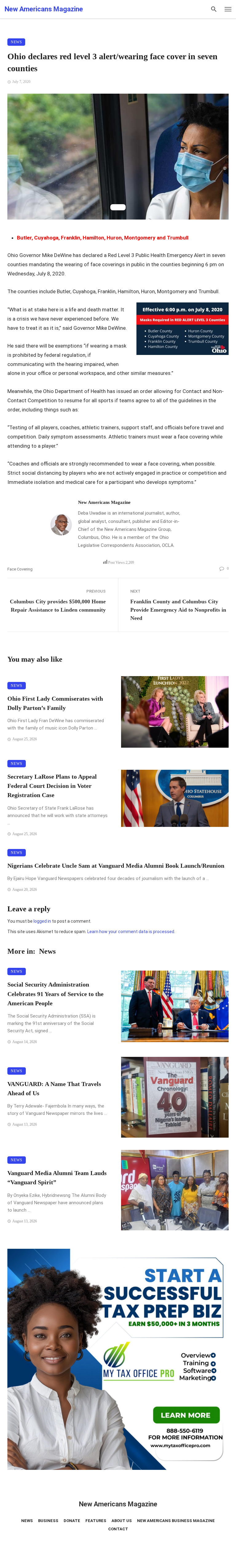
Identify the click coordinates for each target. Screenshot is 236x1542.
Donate (72, 1520)
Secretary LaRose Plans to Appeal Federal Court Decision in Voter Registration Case (52, 785)
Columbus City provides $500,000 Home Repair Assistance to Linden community (58, 605)
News (16, 42)
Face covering (20, 569)
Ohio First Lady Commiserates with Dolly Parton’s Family (55, 703)
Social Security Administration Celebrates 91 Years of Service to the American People (55, 993)
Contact (118, 1529)
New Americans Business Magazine (176, 1520)
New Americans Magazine (104, 502)
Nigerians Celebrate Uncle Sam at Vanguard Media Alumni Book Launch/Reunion (115, 865)
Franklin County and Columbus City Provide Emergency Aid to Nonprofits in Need (178, 609)
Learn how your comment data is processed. (131, 931)
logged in (42, 921)
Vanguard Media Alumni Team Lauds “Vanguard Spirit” (57, 1178)
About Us (122, 1520)
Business (48, 1520)
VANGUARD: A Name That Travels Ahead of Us (54, 1088)
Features (95, 1520)
